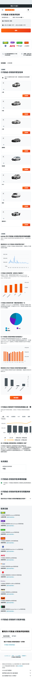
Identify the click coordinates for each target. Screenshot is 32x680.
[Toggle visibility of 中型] (18, 328)
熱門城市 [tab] (14, 636)
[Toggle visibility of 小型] (7, 328)
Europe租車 (18, 655)
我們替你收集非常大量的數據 (10, 673)
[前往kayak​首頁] (9, 10)
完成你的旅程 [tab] (6, 636)
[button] (30, 6)
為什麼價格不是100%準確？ (9, 676)
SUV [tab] (19, 416)
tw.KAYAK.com (7, 655)
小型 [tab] (3, 416)
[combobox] (5, 17)
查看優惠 (26, 95)
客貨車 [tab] (23, 416)
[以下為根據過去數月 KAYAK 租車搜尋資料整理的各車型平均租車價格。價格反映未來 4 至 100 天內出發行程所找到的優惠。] (30, 407)
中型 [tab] (8, 416)
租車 (13, 655)
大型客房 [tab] (13, 416)
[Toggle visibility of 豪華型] (8, 330)
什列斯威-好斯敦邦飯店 (9, 645)
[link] (16, 398)
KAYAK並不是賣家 (7, 670)
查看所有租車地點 (10, 517)
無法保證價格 (20, 666)
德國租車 (24, 655)
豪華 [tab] (29, 416)
